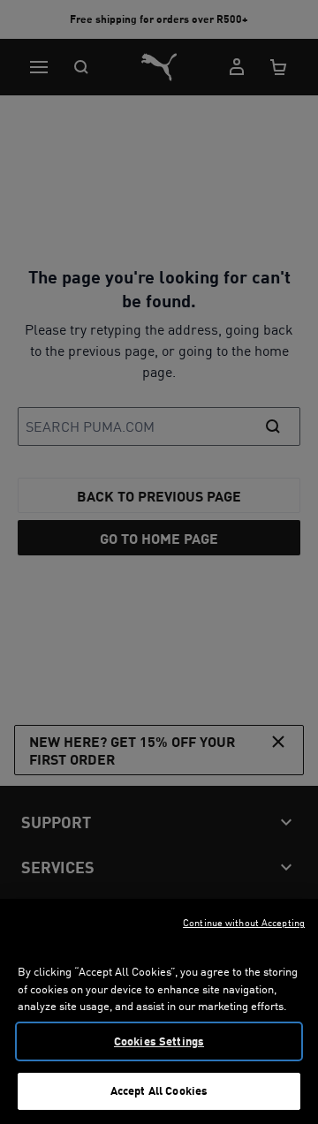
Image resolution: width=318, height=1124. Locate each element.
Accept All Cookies (159, 1090)
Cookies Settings (159, 1041)
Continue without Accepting (244, 923)
